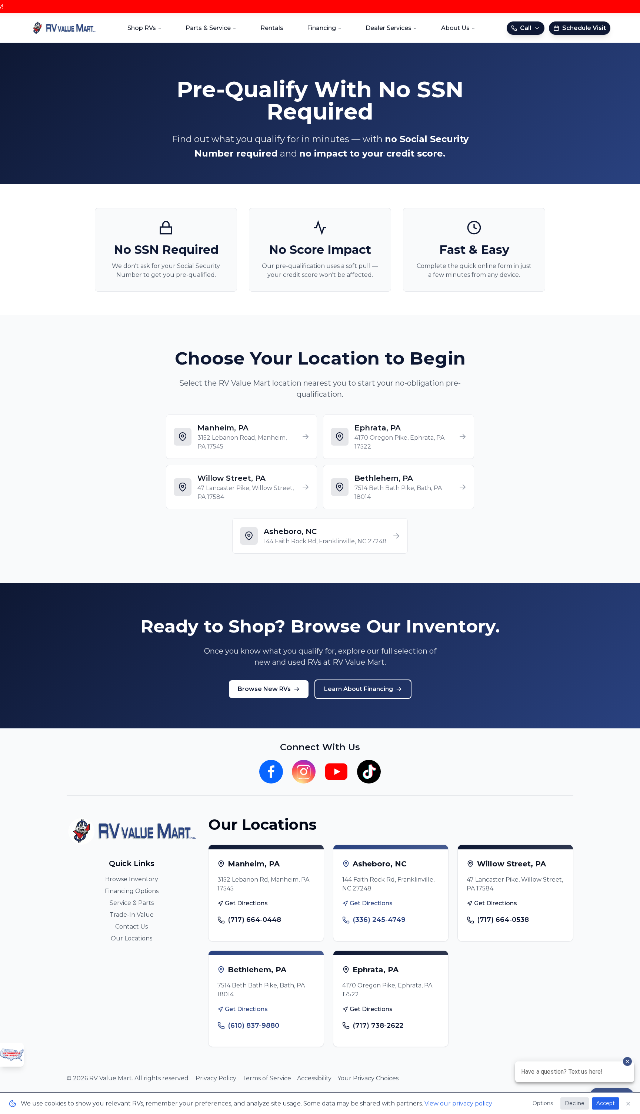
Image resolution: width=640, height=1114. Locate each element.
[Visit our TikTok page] (369, 772)
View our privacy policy (458, 1103)
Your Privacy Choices (368, 1078)
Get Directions (246, 903)
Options (543, 1103)
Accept (605, 1103)
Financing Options (132, 891)
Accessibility (314, 1078)
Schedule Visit (584, 27)
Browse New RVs (264, 688)
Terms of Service (266, 1078)
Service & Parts (132, 902)
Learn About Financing (358, 688)
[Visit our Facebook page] (271, 772)
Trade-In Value (132, 914)
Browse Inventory (131, 879)
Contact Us (131, 926)
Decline (574, 1103)
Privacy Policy (216, 1078)
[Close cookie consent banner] (628, 1104)
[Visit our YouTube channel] (336, 772)
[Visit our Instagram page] (304, 772)
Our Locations (131, 938)
